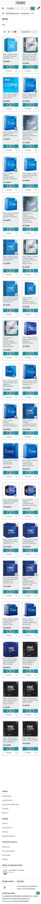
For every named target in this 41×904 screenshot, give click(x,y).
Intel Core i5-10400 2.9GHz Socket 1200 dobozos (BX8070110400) (30, 340)
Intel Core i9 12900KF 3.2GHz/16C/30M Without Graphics (29, 502)
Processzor (25, 13)
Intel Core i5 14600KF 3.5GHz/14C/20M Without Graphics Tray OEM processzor (10, 342)
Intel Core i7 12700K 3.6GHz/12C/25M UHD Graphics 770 (30, 382)
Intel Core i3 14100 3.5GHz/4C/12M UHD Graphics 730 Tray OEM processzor (30, 57)
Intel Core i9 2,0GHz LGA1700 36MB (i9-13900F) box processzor (10, 621)
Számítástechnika (12, 13)
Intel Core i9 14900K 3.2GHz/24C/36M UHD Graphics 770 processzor (10, 580)
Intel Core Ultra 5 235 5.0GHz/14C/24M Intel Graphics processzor (30, 661)
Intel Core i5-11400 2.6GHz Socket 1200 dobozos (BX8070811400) (10, 383)
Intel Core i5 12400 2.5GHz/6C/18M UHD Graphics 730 (30, 96)
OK (38, 893)
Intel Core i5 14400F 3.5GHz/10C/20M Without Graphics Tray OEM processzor (30, 260)
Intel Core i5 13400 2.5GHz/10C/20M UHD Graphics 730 (30, 175)
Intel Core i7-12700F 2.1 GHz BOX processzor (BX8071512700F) (30, 463)
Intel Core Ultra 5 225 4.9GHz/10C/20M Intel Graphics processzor (10, 661)
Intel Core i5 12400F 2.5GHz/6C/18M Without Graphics (10, 133)
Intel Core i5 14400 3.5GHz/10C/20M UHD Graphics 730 (10, 258)
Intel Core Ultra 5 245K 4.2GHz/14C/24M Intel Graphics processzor (10, 701)
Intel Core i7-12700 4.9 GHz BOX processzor (10, 462)
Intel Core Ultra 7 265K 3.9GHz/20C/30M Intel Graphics (10, 740)
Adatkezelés (6, 901)
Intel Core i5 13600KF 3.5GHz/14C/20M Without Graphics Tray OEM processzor (29, 218)
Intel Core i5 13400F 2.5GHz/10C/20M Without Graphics (10, 215)
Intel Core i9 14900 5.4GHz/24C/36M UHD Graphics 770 (10, 541)
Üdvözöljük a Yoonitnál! (16, 870)
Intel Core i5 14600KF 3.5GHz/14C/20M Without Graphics (29, 300)
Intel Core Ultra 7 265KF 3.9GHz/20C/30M (30, 739)
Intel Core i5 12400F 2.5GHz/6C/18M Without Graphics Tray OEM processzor (30, 135)
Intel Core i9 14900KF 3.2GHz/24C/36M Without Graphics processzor (29, 581)
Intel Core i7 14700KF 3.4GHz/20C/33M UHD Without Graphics (29, 423)
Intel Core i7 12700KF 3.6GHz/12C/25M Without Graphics (10, 423)
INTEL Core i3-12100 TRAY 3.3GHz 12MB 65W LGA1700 (10, 96)
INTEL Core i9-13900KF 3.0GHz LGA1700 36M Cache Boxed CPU (30, 621)
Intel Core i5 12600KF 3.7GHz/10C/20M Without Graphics (10, 176)
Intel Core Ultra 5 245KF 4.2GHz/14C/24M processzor (30, 700)
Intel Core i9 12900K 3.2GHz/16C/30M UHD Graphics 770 (10, 501)
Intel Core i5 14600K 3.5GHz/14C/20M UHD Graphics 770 (10, 299)
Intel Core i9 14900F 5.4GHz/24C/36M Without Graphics (30, 541)
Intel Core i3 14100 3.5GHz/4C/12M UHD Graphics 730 (10, 56)
